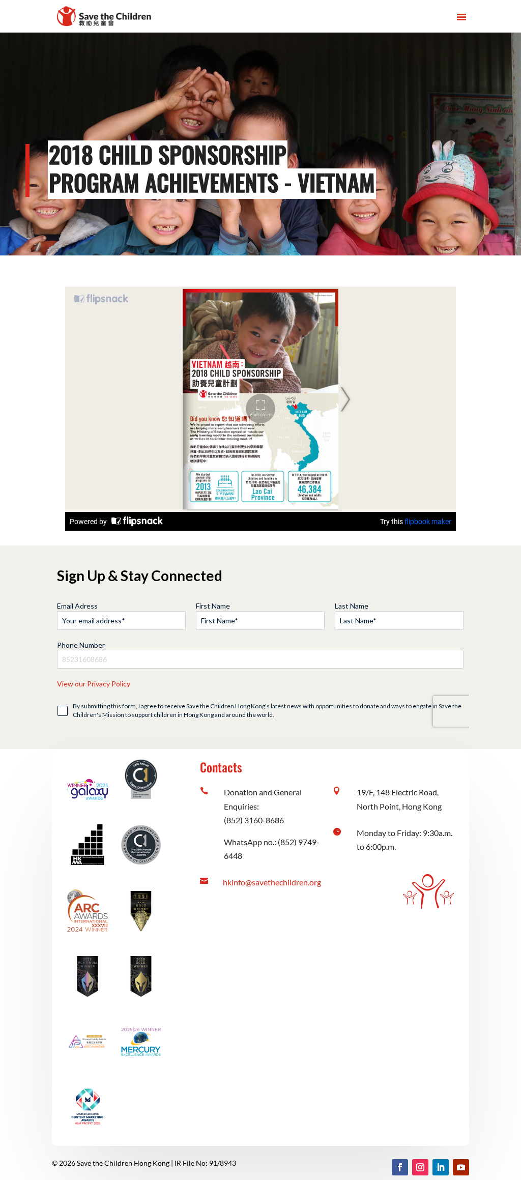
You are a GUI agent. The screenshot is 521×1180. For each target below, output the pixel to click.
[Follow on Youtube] (461, 1167)
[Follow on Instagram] (420, 1167)
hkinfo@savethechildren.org (272, 882)
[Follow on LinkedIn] (440, 1167)
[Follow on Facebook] (400, 1167)
